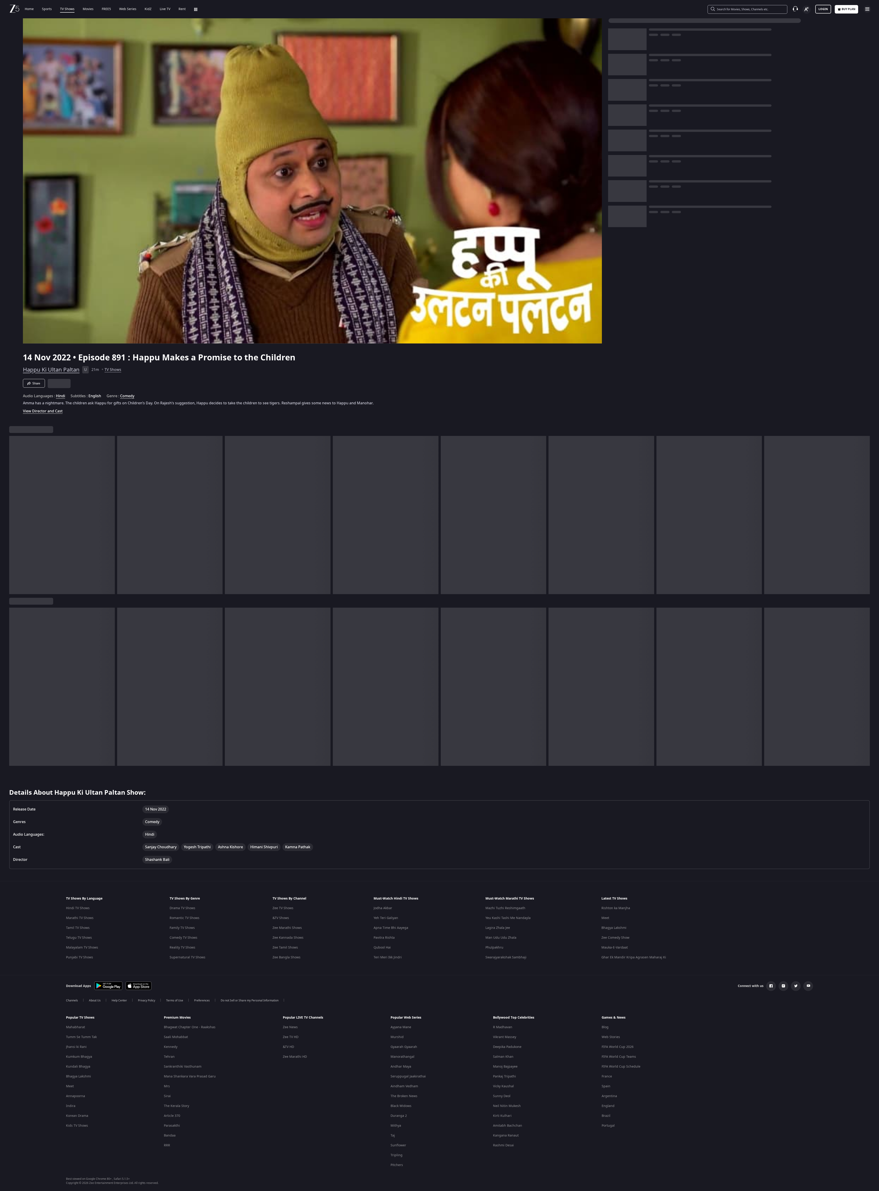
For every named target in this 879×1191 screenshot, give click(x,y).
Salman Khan (503, 1056)
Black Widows (401, 1106)
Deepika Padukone (507, 1046)
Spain (606, 1086)
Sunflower (398, 1145)
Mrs (167, 1086)
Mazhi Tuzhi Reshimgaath (505, 908)
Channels (72, 1000)
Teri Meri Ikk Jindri (388, 957)
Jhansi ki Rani (76, 1046)
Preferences (202, 1000)
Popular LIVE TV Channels (303, 1017)
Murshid (397, 1037)
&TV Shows (281, 918)
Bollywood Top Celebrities (513, 1017)
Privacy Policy (146, 1000)
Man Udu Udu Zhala (500, 937)
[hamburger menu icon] (867, 9)
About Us (95, 1000)
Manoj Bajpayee (505, 1066)
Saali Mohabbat (176, 1037)
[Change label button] (806, 9)
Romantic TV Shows (184, 918)
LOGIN (823, 9)
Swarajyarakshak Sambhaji (505, 957)
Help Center (119, 1000)
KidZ (148, 9)
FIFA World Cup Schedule (621, 1066)
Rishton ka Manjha (615, 908)
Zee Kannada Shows (288, 937)
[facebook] (771, 986)
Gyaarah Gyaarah (404, 1046)
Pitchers (397, 1165)
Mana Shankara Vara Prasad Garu (190, 1076)
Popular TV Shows (80, 1017)
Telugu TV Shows (79, 937)
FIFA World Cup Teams (619, 1056)
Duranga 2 (399, 1115)
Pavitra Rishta (384, 937)
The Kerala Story (176, 1106)
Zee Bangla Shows (286, 957)
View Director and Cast (43, 411)
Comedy (127, 396)
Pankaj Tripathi (504, 1076)
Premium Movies (177, 1017)
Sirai (167, 1096)
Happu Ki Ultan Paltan (51, 370)
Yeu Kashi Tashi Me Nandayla (508, 918)
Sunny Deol (501, 1096)
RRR (167, 1145)
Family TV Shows (182, 927)
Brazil (606, 1115)
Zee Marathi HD (295, 1056)
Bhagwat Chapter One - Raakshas (189, 1027)
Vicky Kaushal (503, 1086)
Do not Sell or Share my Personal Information (249, 1000)
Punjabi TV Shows (79, 957)
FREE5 (106, 9)
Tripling (396, 1155)
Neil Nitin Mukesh (507, 1106)
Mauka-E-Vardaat (614, 947)
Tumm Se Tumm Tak (81, 1037)
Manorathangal (402, 1056)
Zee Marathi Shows (287, 927)
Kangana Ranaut (506, 1135)
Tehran (169, 1056)
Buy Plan (848, 9)
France (607, 1076)
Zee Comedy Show (615, 937)
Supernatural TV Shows (187, 957)
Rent (182, 9)
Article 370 (172, 1115)
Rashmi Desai (503, 1145)
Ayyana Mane (401, 1027)
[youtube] (808, 986)
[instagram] (783, 986)
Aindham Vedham (404, 1086)
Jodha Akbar (383, 908)
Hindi (60, 396)
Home (29, 9)
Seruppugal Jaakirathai (408, 1076)
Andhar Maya (401, 1066)
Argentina (609, 1096)
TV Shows (67, 9)
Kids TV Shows (77, 1125)
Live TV (165, 9)
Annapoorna (75, 1096)
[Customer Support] (795, 9)
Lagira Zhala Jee (497, 927)
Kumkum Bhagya (79, 1056)
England (608, 1106)
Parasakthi (172, 1125)
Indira (70, 1106)
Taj (393, 1135)
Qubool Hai (382, 947)
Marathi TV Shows (80, 918)
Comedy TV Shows (183, 937)
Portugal (608, 1125)
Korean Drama (77, 1115)
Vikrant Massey (504, 1037)
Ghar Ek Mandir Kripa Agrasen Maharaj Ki (633, 957)
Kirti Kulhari (502, 1115)
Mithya (396, 1125)
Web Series (127, 9)
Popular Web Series (406, 1017)
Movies (88, 9)
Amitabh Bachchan (507, 1125)
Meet (605, 918)
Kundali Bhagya (78, 1066)
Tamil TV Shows (78, 927)
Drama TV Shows (182, 908)
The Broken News (404, 1096)
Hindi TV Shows (78, 908)
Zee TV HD (290, 1037)
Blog (605, 1027)
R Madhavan (502, 1027)
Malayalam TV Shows (82, 947)
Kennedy (170, 1046)
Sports (47, 9)
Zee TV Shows (283, 908)
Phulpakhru (494, 947)
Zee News (290, 1027)
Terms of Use (174, 1000)
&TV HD (288, 1046)
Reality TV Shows (182, 947)
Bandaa (170, 1135)
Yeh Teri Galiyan (386, 918)
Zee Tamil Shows (285, 947)
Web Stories (611, 1037)
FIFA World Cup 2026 (618, 1046)
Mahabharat (75, 1027)
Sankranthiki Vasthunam (182, 1066)
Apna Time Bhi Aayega (391, 927)
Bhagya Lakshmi (613, 927)
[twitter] (796, 986)
